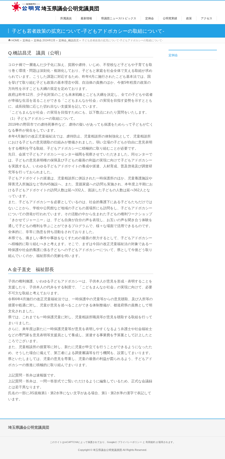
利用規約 (150, 442)
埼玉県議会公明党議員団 (70, 8)
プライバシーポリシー (130, 442)
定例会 (173, 55)
